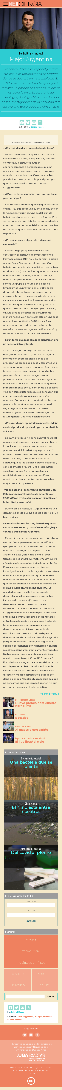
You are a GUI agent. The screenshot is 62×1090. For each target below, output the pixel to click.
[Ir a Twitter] (24, 1034)
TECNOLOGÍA (31, 951)
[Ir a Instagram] (31, 1034)
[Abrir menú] (5, 4)
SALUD (44, 985)
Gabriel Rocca (37, 126)
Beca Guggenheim (25, 1016)
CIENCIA (31, 940)
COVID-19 (18, 973)
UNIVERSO (18, 985)
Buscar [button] (50, 996)
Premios (18, 1019)
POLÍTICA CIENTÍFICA (31, 962)
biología (38, 1016)
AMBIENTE (44, 973)
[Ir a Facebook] (37, 1034)
